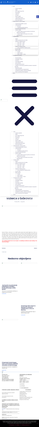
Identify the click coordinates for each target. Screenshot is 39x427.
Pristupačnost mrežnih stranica (24, 399)
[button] (28, 2)
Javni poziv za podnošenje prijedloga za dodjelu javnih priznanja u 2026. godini (9, 287)
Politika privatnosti (25, 424)
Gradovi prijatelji (18, 8)
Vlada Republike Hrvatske (23, 393)
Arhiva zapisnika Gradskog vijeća (23, 47)
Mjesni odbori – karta (21, 54)
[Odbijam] (37, 423)
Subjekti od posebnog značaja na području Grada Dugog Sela (10, 404)
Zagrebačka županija (23, 392)
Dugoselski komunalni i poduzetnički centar (26, 397)
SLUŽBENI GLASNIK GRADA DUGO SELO (10, 400)
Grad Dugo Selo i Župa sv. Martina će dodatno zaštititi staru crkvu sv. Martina (28, 308)
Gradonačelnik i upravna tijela (19, 21)
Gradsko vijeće (16, 36)
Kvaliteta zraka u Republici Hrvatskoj (25, 398)
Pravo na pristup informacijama (21, 71)
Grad (14, 6)
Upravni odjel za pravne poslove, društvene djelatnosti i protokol (26, 32)
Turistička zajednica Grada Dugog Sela (25, 391)
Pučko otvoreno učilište (23, 396)
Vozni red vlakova (18, 20)
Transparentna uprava (17, 55)
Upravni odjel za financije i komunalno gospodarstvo (25, 34)
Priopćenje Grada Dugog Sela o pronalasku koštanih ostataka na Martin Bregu (10, 364)
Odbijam (18, 424)
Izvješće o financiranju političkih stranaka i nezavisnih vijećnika (26, 66)
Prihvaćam (12, 424)
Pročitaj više (4, 293)
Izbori (14, 73)
